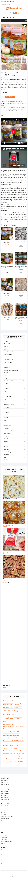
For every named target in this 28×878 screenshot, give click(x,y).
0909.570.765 (4, 839)
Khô (5, 402)
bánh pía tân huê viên (10, 714)
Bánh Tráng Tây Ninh (8, 362)
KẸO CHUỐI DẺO (6, 740)
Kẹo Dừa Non (19, 750)
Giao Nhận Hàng (4, 812)
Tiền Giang (6, 454)
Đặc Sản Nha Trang (5, 793)
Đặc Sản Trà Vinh (4, 795)
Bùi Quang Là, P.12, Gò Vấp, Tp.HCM (7, 1)
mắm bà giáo (17, 756)
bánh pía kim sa (18, 707)
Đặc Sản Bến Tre (4, 780)
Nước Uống (6, 436)
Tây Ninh (6, 446)
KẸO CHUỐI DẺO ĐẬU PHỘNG (17, 740)
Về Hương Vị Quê (4, 805)
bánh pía (18, 704)
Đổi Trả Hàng (3, 814)
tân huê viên (20, 761)
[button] (25, 26)
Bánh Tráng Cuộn (18, 718)
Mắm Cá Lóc (5, 107)
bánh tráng (8, 718)
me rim (5, 756)
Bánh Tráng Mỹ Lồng (8, 359)
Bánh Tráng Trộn (6, 728)
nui (15, 761)
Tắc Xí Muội (5, 764)
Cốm (5, 375)
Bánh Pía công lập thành (8, 707)
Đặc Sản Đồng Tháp (5, 789)
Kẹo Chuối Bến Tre (14, 745)
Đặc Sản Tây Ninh (4, 791)
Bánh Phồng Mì (18, 701)
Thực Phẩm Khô (7, 449)
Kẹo (5, 399)
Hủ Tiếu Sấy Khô (8, 396)
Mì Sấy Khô (6, 417)
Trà (5, 457)
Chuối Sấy (6, 372)
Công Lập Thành (8, 378)
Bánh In (6, 346)
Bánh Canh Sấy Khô (8, 343)
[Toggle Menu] (26, 20)
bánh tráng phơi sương (20, 726)
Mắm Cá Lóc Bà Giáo (13, 107)
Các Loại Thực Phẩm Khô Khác (11, 370)
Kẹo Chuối (5, 745)
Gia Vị (5, 391)
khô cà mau (19, 738)
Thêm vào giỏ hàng (10, 96)
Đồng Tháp (6, 388)
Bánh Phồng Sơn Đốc (9, 351)
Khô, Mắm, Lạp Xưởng (9, 404)
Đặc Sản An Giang (4, 786)
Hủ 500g (5, 92)
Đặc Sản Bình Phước (5, 784)
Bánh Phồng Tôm (8, 354)
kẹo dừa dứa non (12, 750)
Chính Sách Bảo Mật (5, 818)
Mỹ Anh (6, 423)
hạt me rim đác (12, 738)
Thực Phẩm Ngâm (8, 452)
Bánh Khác (6, 349)
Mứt (5, 420)
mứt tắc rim (10, 761)
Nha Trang (6, 428)
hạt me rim (5, 738)
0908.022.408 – (4, 2)
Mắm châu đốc (18, 759)
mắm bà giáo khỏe (8, 759)
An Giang (8, 103)
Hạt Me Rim (6, 394)
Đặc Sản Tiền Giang (5, 797)
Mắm (5, 105)
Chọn (7, 246)
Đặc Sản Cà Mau (4, 782)
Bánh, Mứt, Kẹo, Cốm (9, 365)
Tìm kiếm (15, 13)
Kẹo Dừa (5, 748)
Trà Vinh (6, 460)
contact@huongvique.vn (6, 4)
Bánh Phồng (11, 701)
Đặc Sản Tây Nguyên (5, 799)
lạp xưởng (13, 753)
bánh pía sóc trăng (10, 711)
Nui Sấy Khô (7, 433)
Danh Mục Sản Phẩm (14, 103)
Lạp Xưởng (6, 412)
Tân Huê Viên (7, 444)
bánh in (5, 701)
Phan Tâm (6, 438)
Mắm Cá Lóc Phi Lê (10, 109)
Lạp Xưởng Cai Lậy (20, 753)
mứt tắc (4, 761)
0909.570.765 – (10, 2)
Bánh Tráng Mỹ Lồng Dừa (8, 724)
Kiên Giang (6, 407)
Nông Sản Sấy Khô (8, 430)
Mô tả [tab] (2, 115)
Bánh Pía (6, 357)
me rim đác (10, 756)
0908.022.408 (4, 837)
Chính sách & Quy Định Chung (7, 816)
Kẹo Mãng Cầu (6, 753)
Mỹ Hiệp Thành (7, 425)
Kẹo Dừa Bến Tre (15, 748)
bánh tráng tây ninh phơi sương (11, 735)
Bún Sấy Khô (7, 367)
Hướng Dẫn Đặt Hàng (5, 810)
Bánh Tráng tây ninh (11, 732)
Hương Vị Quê (15, 8)
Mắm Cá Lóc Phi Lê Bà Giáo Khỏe (10, 110)
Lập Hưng (6, 409)
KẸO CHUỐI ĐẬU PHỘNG (8, 742)
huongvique (3, 843)
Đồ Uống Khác (7, 386)
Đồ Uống (6, 383)
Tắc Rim (6, 441)
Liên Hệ (2, 808)
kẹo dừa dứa (5, 750)
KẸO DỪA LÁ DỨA (18, 742)
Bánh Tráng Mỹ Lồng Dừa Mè (8, 726)
